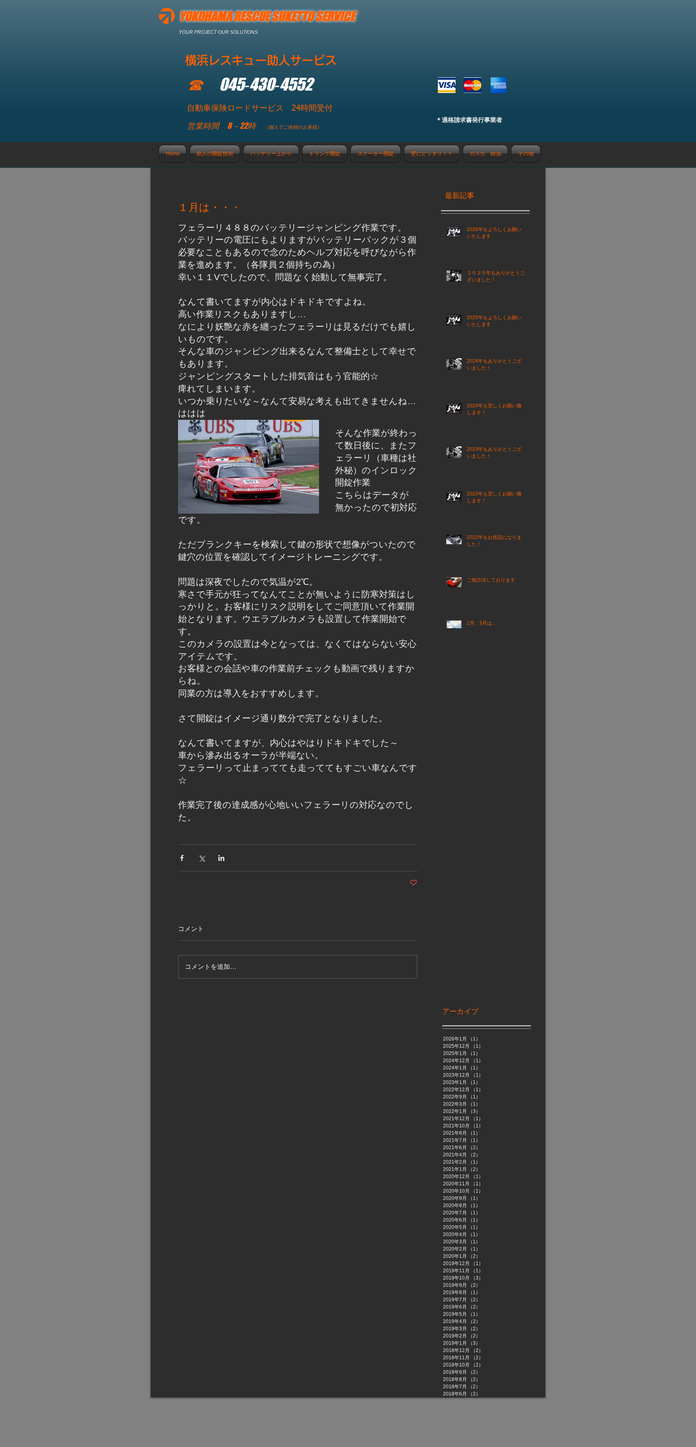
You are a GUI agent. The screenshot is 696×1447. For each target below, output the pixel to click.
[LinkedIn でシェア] (221, 858)
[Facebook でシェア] (182, 858)
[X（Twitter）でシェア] (201, 858)
